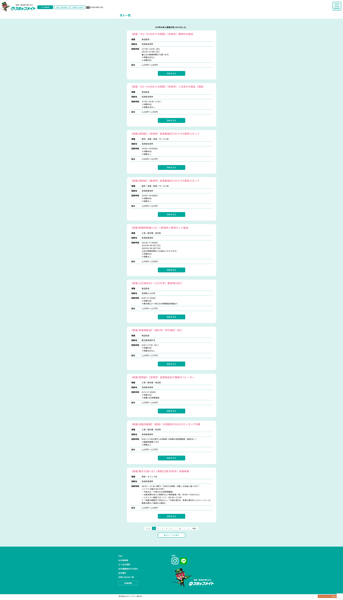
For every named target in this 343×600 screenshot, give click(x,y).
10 (180, 528)
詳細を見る (171, 73)
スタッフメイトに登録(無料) (329, 596)
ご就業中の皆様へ (77, 7)
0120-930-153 (96, 7)
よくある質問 (124, 564)
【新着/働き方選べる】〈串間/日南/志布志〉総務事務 (159, 471)
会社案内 (122, 573)
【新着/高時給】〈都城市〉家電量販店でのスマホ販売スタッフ (164, 180)
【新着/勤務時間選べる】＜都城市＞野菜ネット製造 (159, 227)
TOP (120, 556)
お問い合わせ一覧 (126, 577)
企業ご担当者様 (61, 7)
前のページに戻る (171, 535)
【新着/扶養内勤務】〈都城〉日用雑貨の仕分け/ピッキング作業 (165, 424)
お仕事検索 (45, 7)
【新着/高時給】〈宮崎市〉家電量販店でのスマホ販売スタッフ (164, 133)
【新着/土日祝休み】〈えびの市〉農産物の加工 (156, 283)
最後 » (195, 528)
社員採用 (128, 583)
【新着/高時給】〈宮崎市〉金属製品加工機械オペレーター (162, 377)
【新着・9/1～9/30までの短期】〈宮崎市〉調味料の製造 (161, 34)
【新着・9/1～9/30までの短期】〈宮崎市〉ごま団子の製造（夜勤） (167, 86)
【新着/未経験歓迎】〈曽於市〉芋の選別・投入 (156, 330)
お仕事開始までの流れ (128, 568)
